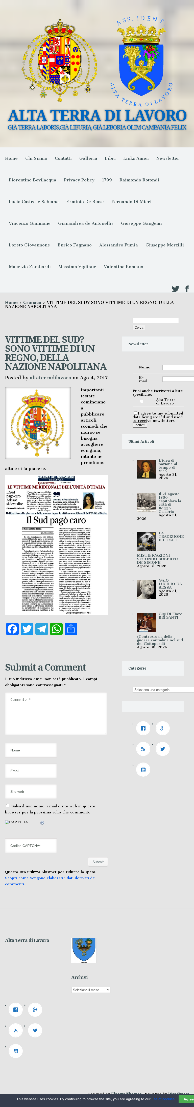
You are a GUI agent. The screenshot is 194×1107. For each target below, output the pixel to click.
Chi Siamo (36, 158)
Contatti (63, 158)
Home (11, 158)
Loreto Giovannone (29, 244)
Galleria (88, 158)
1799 (107, 179)
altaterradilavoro (50, 378)
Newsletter (167, 158)
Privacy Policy (79, 179)
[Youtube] (144, 769)
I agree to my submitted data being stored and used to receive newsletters (158, 417)
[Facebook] (144, 728)
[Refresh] (42, 823)
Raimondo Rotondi (139, 179)
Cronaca (32, 302)
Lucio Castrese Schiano (34, 201)
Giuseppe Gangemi (141, 223)
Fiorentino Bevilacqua (32, 179)
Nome (144, 367)
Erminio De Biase (85, 201)
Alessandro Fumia (118, 244)
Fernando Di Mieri (131, 201)
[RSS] (144, 749)
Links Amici (136, 158)
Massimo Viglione (77, 266)
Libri (110, 158)
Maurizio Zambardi (30, 266)
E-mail (143, 379)
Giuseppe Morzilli (165, 244)
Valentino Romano (123, 266)
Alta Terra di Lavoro (166, 401)
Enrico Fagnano (75, 244)
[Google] (164, 728)
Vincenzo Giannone (30, 223)
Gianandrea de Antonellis (85, 223)
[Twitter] (164, 749)
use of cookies (163, 1099)
